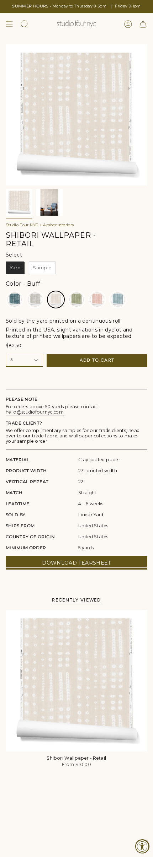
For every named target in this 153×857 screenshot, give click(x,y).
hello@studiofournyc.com (35, 412)
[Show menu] (9, 24)
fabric (51, 435)
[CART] (143, 24)
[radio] (15, 268)
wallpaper (81, 435)
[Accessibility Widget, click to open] (142, 846)
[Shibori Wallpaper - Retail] (76, 680)
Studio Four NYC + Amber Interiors (40, 225)
